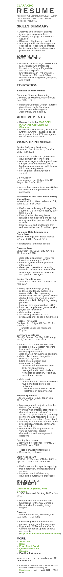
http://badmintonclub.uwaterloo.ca (40, 533)
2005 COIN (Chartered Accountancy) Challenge (35, 124)
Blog (22, 544)
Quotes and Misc (29, 548)
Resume (36, 11)
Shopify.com (24, 570)
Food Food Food (29, 546)
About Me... (25, 541)
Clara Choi (25, 5)
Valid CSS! (47, 570)
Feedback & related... (31, 553)
